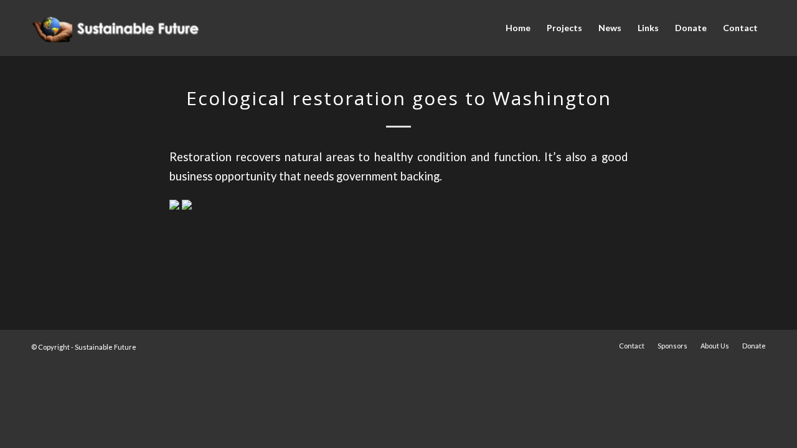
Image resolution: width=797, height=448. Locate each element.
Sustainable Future (105, 347)
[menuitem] (518, 28)
